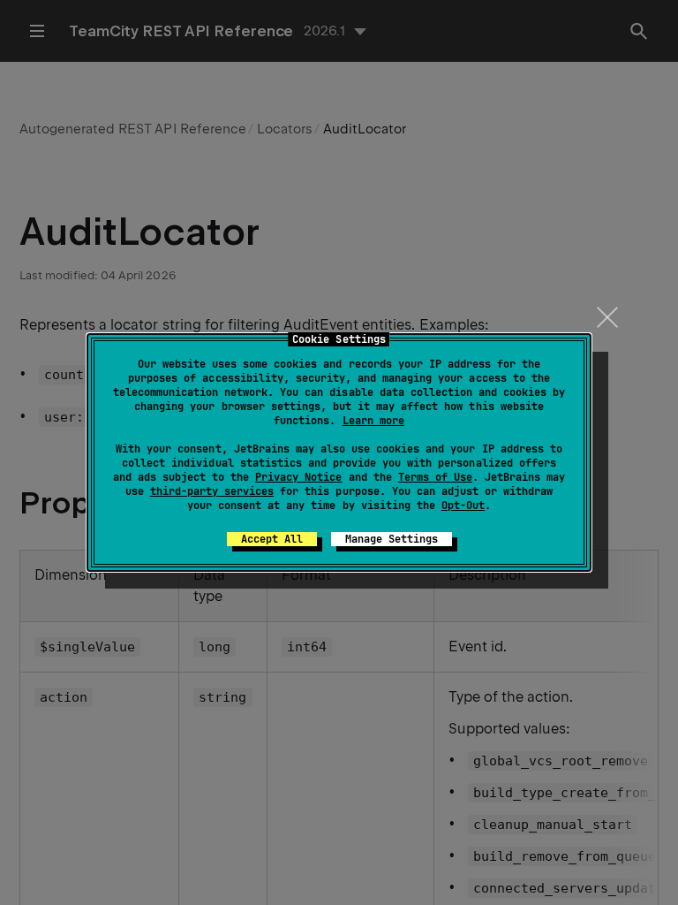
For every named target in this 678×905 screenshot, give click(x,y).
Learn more (373, 421)
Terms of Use (435, 477)
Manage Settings (391, 539)
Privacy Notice (298, 477)
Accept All (272, 539)
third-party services (212, 491)
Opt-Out (463, 505)
